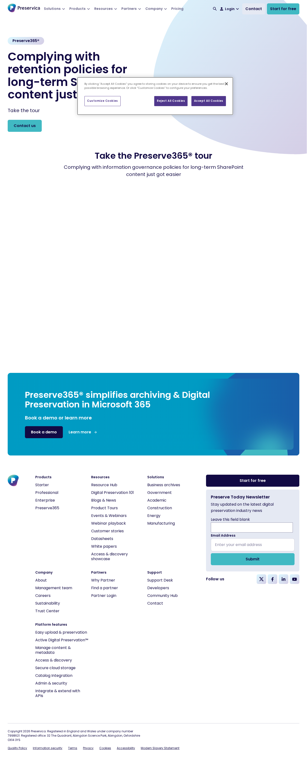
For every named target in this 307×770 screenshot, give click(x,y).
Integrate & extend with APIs (57, 693)
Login (230, 8)
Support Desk (160, 580)
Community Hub (162, 595)
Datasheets (102, 538)
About (41, 580)
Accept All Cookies (208, 101)
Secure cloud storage (55, 668)
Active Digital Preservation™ (61, 640)
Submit (253, 559)
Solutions (52, 8)
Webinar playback (108, 523)
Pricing (177, 8)
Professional (46, 492)
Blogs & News (103, 500)
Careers (43, 595)
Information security (47, 748)
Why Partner (103, 580)
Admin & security (51, 683)
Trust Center (47, 611)
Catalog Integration (53, 675)
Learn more (80, 432)
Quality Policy (17, 748)
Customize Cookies (102, 101)
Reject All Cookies (171, 101)
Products (77, 8)
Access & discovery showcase (109, 556)
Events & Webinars (109, 515)
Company (154, 8)
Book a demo (44, 432)
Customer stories (107, 531)
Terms (72, 748)
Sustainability (47, 603)
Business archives (163, 485)
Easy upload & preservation (61, 632)
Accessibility (126, 748)
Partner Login (103, 595)
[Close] (226, 84)
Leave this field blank (230, 519)
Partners (129, 8)
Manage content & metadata (53, 650)
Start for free (283, 9)
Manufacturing (161, 523)
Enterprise (45, 500)
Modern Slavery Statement (160, 748)
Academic (156, 500)
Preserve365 (47, 508)
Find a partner (104, 588)
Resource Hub (104, 485)
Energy (153, 515)
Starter (42, 485)
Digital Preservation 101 (112, 492)
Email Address (223, 535)
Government (159, 492)
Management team (53, 588)
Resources (103, 8)
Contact (253, 9)
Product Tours (104, 508)
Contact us (25, 125)
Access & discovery (53, 660)
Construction (159, 508)
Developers (158, 588)
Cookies (105, 748)
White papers (104, 546)
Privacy (88, 748)
